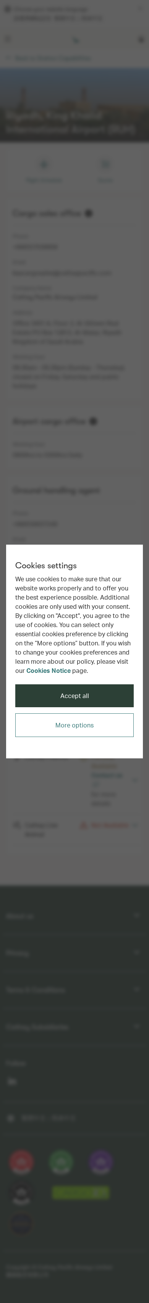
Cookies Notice (48, 670)
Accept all (74, 696)
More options (74, 725)
